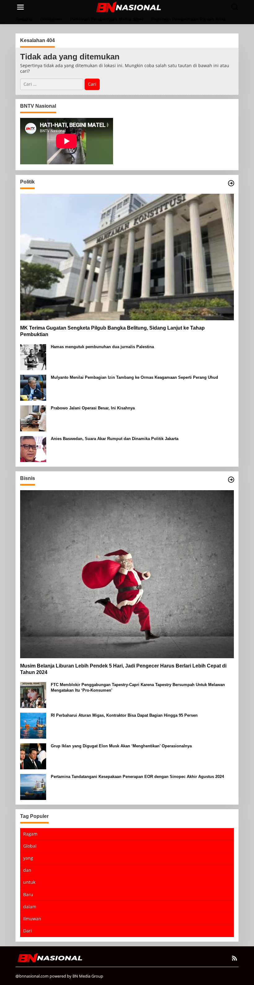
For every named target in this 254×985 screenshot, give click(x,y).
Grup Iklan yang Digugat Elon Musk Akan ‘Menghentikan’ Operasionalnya (121, 746)
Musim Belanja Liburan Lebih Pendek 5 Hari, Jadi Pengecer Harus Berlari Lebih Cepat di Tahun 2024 (123, 669)
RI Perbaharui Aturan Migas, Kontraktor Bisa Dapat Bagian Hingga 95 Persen (124, 715)
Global (30, 846)
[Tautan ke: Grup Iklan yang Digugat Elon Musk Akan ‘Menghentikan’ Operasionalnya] (33, 755)
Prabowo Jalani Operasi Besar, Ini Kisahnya (93, 408)
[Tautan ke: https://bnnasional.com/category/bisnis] (231, 479)
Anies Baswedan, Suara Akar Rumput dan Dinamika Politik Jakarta (114, 438)
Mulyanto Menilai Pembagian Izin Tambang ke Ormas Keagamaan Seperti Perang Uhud (134, 377)
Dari (27, 931)
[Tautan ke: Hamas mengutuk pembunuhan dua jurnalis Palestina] (33, 357)
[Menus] (20, 7)
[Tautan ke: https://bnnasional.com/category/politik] (231, 183)
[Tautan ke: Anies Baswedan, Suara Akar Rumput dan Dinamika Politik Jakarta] (33, 448)
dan (27, 870)
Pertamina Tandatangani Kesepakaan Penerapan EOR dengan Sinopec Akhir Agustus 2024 (137, 776)
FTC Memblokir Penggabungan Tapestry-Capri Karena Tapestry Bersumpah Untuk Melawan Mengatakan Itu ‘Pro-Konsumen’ (138, 687)
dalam (29, 906)
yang (28, 858)
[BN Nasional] (128, 7)
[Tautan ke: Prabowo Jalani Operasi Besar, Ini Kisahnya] (33, 418)
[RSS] (234, 958)
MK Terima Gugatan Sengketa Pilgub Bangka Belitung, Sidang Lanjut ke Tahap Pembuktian (112, 331)
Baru (28, 894)
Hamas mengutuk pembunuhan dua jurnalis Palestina (102, 346)
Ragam (30, 834)
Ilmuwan (32, 919)
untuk (29, 882)
